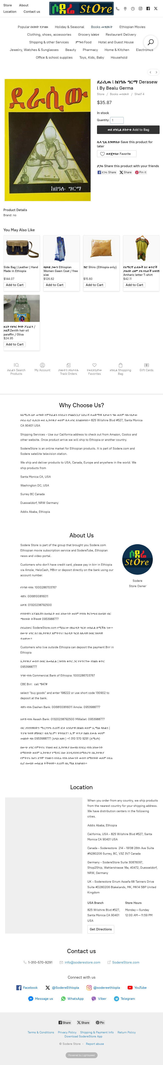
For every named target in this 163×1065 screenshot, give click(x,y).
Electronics (144, 50)
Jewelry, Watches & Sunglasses (34, 50)
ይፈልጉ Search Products (16, 372)
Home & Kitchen (117, 50)
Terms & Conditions (41, 1032)
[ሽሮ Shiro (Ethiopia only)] (101, 249)
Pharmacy (90, 50)
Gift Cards (146, 370)
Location (9, 12)
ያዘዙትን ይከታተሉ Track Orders (68, 372)
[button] (116, 153)
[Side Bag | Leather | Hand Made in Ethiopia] (22, 249)
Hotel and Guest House (116, 42)
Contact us (32, 12)
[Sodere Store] (81, 8)
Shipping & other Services (49, 42)
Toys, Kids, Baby (91, 57)
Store (7, 5)
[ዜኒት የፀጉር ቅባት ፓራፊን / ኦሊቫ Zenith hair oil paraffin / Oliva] (22, 308)
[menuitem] (150, 72)
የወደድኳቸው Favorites (94, 372)
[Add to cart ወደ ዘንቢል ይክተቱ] (15, 284)
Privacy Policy (67, 1032)
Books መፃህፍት (102, 27)
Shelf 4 (139, 94)
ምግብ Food (83, 42)
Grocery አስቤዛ (88, 34)
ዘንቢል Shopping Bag (120, 372)
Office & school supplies (54, 57)
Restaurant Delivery (121, 34)
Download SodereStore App (83, 1036)
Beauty (70, 50)
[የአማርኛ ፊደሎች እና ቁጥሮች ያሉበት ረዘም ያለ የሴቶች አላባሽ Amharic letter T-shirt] (141, 249)
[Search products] (151, 42)
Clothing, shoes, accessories (49, 34)
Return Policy (127, 1032)
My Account (42, 370)
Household (119, 57)
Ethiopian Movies (132, 27)
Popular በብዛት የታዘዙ (33, 27)
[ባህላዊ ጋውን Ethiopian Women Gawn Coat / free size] (62, 249)
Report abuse (95, 1044)
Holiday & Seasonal (69, 27)
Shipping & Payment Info (97, 1032)
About (23, 5)
